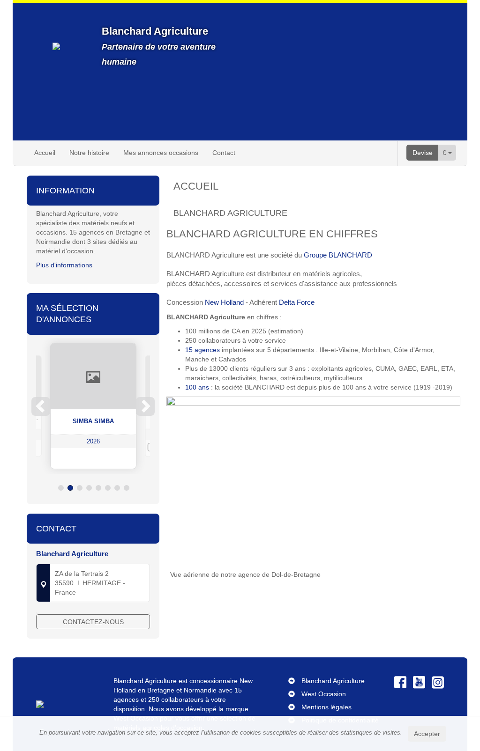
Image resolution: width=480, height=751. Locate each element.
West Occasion (323, 694)
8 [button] (126, 488)
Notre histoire (89, 152)
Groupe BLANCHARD (337, 255)
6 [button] (108, 488)
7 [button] (117, 488)
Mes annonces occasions (160, 152)
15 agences (202, 349)
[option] (93, 406)
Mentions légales (326, 707)
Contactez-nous (93, 622)
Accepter (427, 733)
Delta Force (297, 302)
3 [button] (79, 488)
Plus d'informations (64, 265)
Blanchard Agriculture (333, 681)
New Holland (224, 302)
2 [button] (70, 488)
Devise (422, 152)
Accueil (44, 152)
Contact (223, 152)
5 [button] (98, 488)
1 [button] (61, 488)
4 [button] (89, 488)
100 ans (197, 387)
